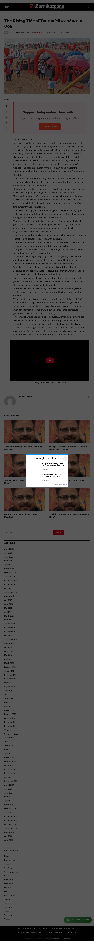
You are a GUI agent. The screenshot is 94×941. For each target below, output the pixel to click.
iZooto (65, 484)
